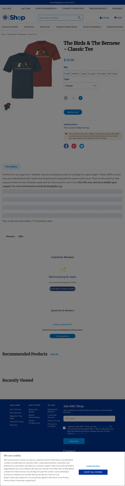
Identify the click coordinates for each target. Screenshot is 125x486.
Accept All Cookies (93, 472)
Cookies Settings (93, 466)
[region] (62, 469)
